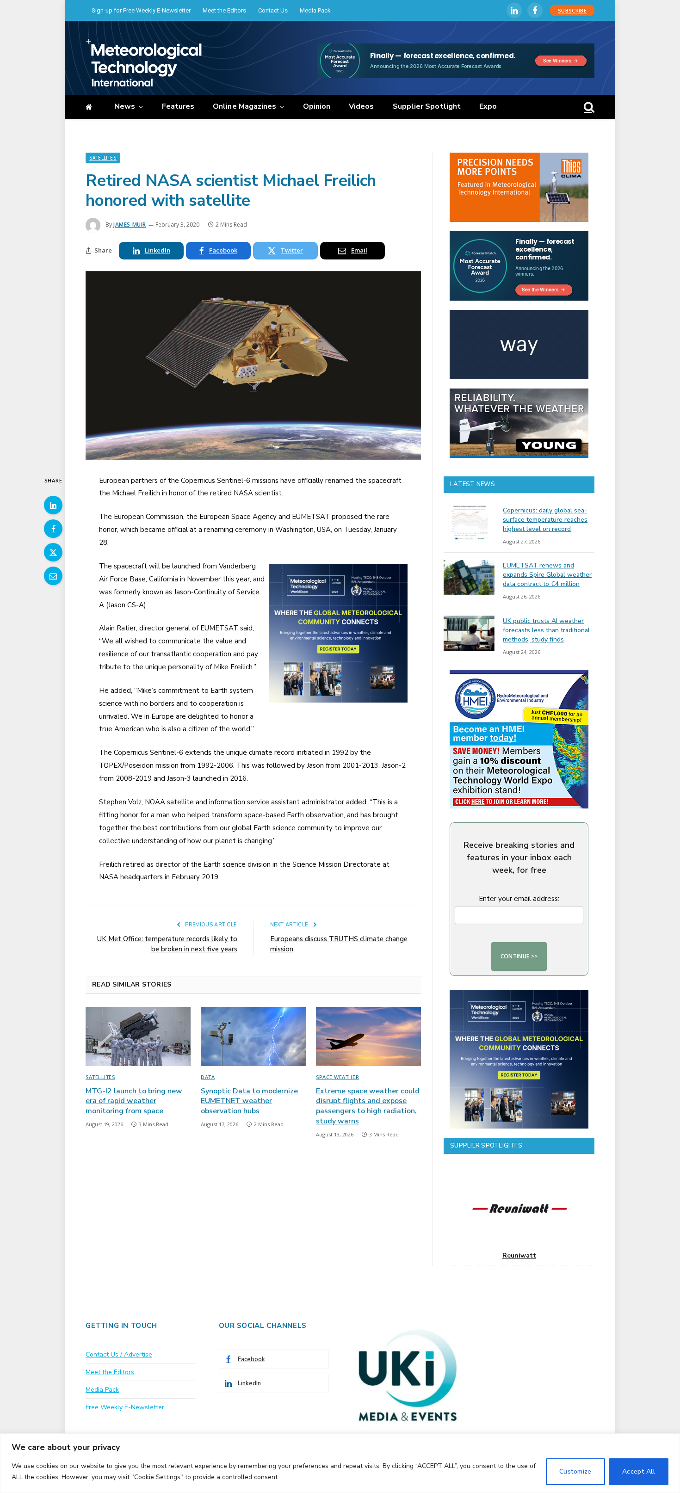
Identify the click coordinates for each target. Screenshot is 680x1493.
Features (178, 106)
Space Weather (337, 1076)
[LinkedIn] (53, 505)
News (124, 106)
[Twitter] (53, 552)
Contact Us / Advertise (119, 1354)
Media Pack (315, 10)
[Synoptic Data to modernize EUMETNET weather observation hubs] (253, 1036)
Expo (488, 106)
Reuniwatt (519, 1255)
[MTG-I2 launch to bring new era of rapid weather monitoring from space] (138, 1036)
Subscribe (572, 10)
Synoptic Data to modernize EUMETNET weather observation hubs (249, 1101)
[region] (340, 1463)
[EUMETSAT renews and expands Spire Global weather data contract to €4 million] (469, 577)
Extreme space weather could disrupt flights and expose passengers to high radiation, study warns (368, 1106)
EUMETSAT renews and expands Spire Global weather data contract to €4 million (547, 574)
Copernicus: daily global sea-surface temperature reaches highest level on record (545, 519)
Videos (361, 106)
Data (208, 1076)
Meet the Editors (224, 10)
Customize (575, 1471)
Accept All (638, 1471)
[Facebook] (53, 528)
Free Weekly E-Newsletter (125, 1407)
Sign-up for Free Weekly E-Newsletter (141, 10)
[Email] (53, 576)
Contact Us (273, 10)
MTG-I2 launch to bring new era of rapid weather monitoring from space (134, 1101)
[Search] (588, 107)
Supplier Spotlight (427, 106)
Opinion (317, 106)
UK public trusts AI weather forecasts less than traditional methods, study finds (546, 630)
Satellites (103, 157)
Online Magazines (244, 106)
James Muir (129, 224)
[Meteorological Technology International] (144, 62)
